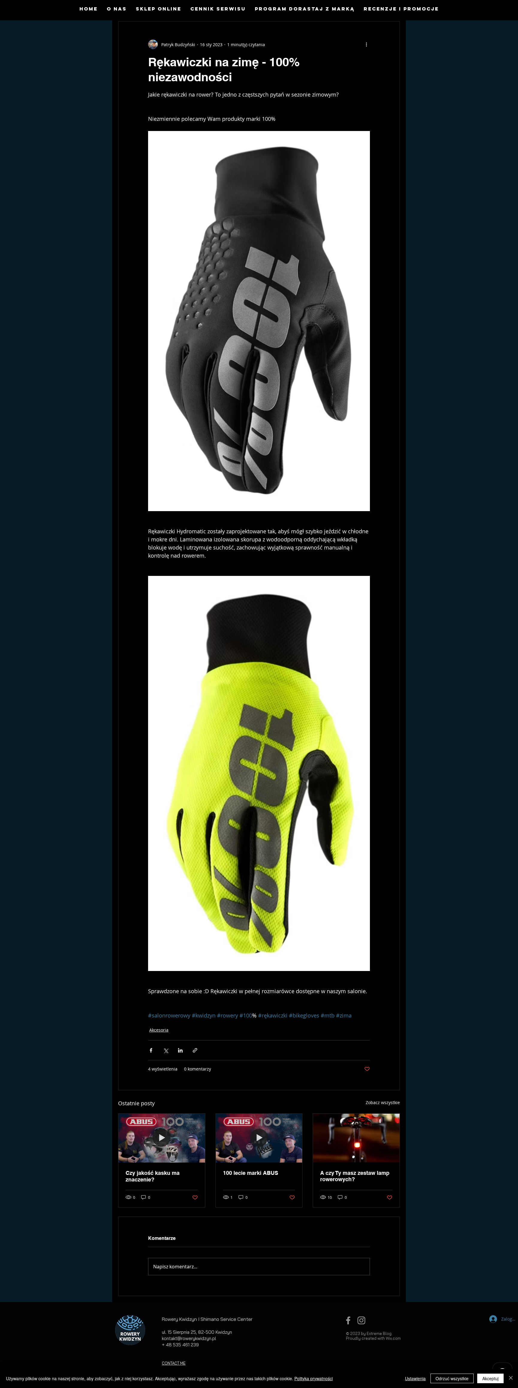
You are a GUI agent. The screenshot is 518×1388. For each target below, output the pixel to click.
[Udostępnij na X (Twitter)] (165, 1050)
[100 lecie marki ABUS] (259, 1138)
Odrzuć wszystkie (452, 1378)
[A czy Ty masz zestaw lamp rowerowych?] (356, 1138)
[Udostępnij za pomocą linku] (195, 1050)
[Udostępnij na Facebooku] (151, 1050)
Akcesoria (158, 1030)
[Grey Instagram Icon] (361, 1320)
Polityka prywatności (313, 1378)
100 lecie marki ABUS (250, 1173)
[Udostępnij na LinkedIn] (180, 1050)
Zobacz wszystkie (383, 1102)
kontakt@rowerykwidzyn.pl (189, 1338)
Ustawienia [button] (415, 1378)
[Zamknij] (510, 1378)
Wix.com (393, 1338)
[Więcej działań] (366, 44)
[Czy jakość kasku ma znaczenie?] (161, 1138)
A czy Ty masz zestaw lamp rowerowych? (354, 1176)
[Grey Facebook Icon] (348, 1320)
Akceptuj (490, 1378)
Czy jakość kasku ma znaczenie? (153, 1176)
